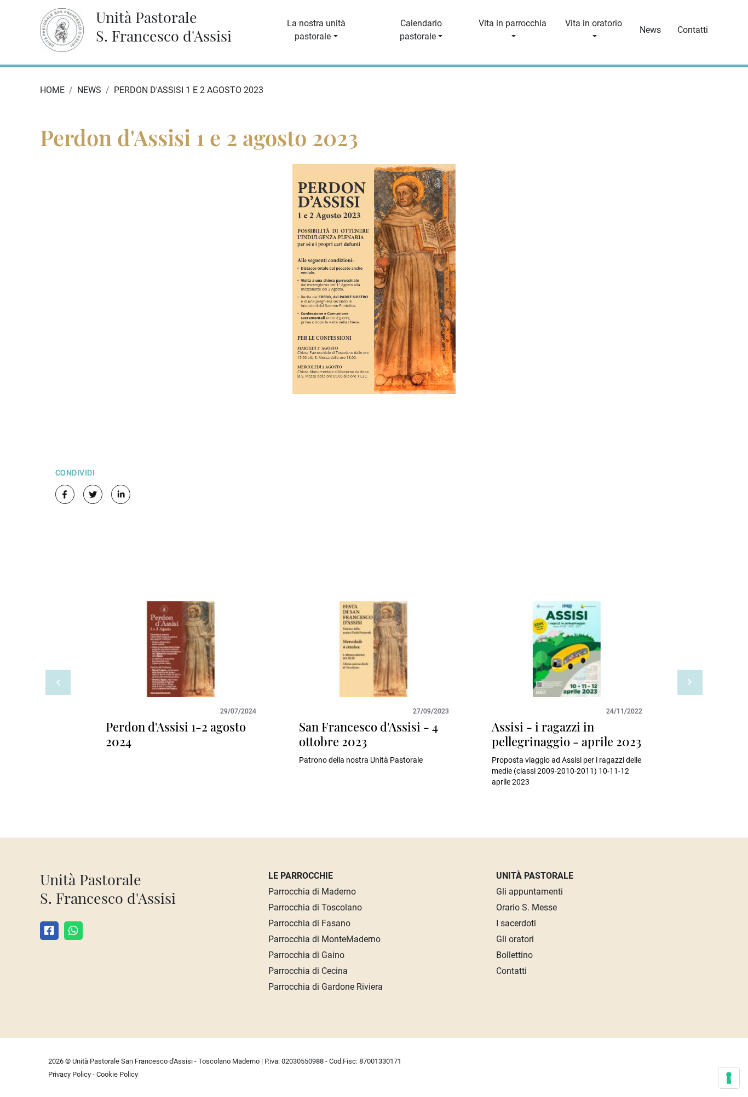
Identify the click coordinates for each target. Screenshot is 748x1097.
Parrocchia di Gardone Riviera (325, 987)
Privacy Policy (69, 1074)
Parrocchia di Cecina (308, 971)
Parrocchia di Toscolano (315, 907)
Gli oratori (515, 939)
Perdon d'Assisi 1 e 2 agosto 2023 (188, 90)
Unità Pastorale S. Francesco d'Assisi (164, 26)
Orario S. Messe (526, 907)
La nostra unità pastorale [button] (316, 30)
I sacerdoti (516, 923)
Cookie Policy (117, 1074)
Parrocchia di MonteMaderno (324, 939)
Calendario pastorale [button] (421, 30)
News (650, 30)
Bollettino (514, 955)
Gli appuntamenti (529, 891)
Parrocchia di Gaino (306, 955)
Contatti (692, 30)
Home (52, 90)
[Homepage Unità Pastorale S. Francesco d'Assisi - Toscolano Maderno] (67, 29)
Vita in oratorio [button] (593, 23)
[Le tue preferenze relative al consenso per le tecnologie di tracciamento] (728, 1077)
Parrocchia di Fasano (309, 923)
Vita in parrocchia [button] (512, 23)
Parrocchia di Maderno (312, 891)
